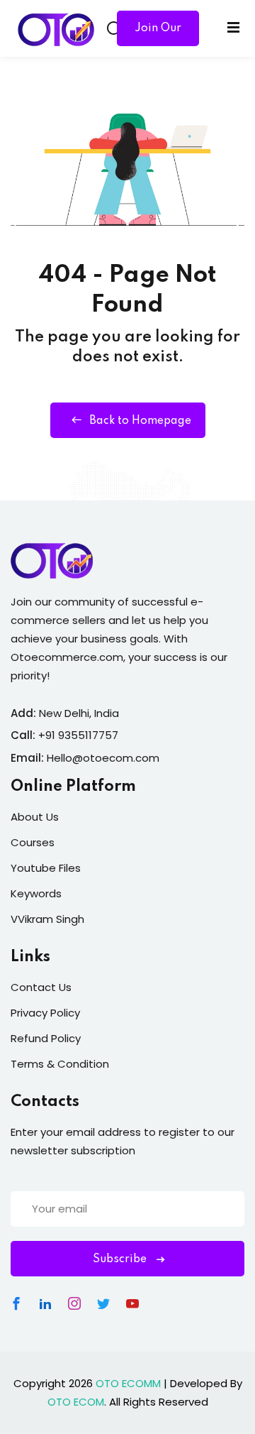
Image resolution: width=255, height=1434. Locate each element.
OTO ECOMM (128, 1383)
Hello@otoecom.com (103, 757)
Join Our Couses (158, 34)
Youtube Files (46, 867)
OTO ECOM (75, 1401)
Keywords (36, 893)
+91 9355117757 (78, 735)
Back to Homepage (140, 421)
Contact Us (41, 987)
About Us (35, 816)
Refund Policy (46, 1038)
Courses (33, 842)
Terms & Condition (60, 1063)
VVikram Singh (47, 919)
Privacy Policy (45, 1012)
